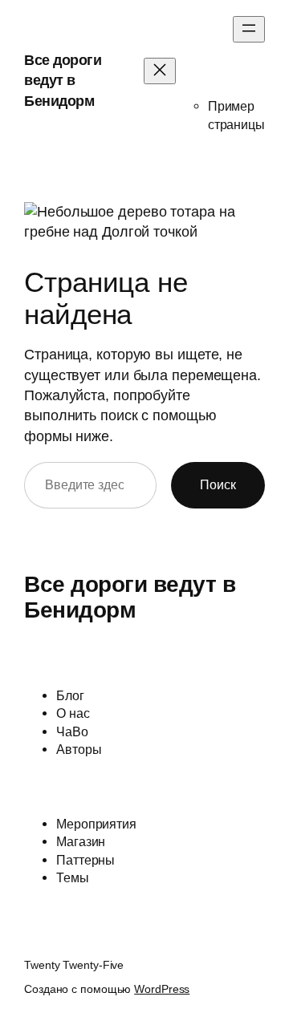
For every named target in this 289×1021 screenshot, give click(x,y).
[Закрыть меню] (160, 71)
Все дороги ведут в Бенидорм (62, 80)
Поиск (218, 484)
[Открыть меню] (249, 29)
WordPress (161, 989)
